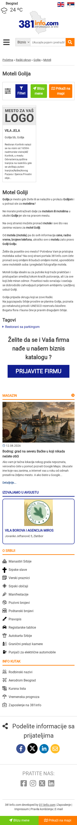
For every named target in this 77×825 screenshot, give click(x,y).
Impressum (21, 809)
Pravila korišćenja (42, 809)
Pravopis (15, 619)
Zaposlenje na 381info (25, 705)
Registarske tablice (22, 627)
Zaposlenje (64, 804)
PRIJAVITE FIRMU (38, 371)
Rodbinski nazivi (20, 672)
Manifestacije (18, 594)
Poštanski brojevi (21, 611)
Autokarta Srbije (20, 636)
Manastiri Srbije (20, 561)
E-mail (59, 809)
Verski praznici (19, 578)
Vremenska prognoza (24, 697)
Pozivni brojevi (19, 603)
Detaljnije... (9, 482)
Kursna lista (17, 689)
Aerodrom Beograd (22, 680)
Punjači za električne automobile (32, 652)
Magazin (9, 396)
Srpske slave (18, 570)
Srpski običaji (18, 586)
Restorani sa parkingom (22, 327)
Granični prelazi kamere (26, 644)
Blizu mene (21, 820)
